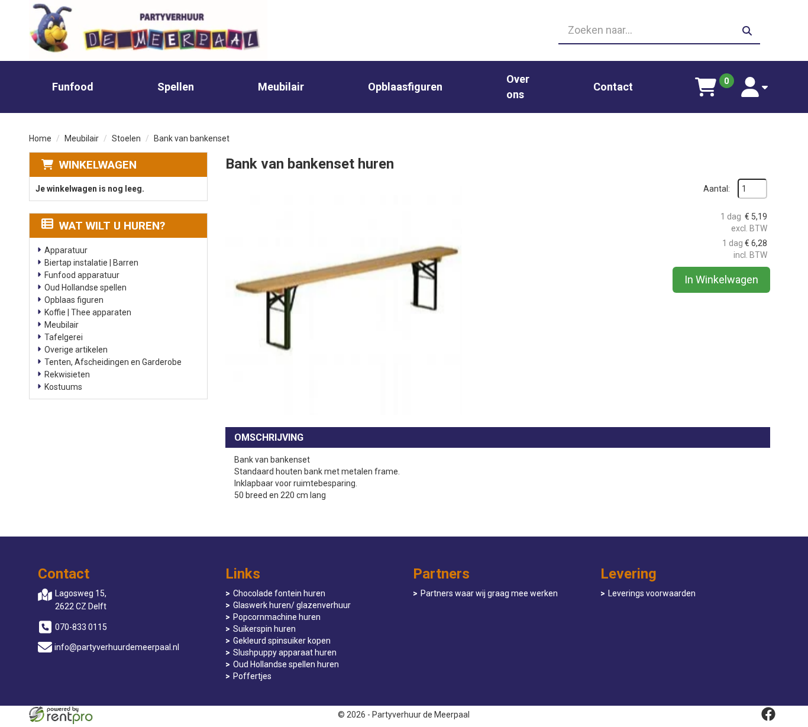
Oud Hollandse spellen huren (286, 664)
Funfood (72, 86)
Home (40, 138)
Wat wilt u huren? (112, 225)
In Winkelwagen (721, 279)
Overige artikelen (76, 349)
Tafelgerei (63, 337)
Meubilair (281, 86)
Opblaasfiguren (405, 86)
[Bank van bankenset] (343, 297)
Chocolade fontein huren (279, 593)
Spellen (175, 86)
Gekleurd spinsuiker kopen (282, 640)
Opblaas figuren (74, 300)
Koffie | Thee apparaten (87, 312)
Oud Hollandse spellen (85, 287)
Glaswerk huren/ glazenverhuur (292, 605)
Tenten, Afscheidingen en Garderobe (113, 362)
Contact (613, 86)
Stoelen (126, 138)
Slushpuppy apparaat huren (285, 652)
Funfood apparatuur (81, 275)
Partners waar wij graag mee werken (489, 593)
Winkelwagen (98, 165)
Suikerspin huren (264, 629)
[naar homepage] (148, 30)
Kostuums (63, 387)
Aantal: (716, 188)
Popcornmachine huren (277, 617)
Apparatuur (66, 250)
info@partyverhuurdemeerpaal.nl (116, 647)
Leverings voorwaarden (652, 593)
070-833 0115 (81, 627)
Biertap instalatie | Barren (91, 262)
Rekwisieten (67, 374)
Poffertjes (252, 676)
